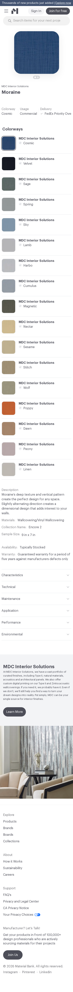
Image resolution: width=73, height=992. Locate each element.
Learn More (14, 711)
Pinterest (28, 972)
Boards (8, 834)
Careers (8, 874)
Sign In (36, 11)
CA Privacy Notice (16, 908)
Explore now (63, 3)
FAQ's (7, 894)
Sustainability (12, 868)
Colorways (12, 129)
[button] (6, 11)
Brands (8, 828)
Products (10, 821)
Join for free (58, 11)
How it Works (12, 861)
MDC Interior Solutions (15, 86)
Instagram (10, 972)
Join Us (13, 954)
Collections (11, 841)
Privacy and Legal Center (21, 901)
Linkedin (45, 972)
